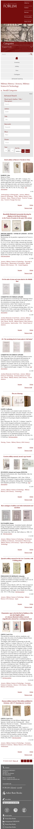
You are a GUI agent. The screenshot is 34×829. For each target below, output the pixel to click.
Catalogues (17, 74)
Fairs (17, 70)
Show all (15, 761)
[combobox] (17, 112)
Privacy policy (28, 17)
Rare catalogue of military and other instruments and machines (17, 507)
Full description (5, 256)
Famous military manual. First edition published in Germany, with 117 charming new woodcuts (17, 702)
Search (28, 151)
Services (26, 12)
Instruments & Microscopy (23, 541)
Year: (6, 147)
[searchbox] (17, 111)
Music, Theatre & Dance (14, 198)
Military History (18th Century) (20, 442)
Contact (26, 7)
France (8, 442)
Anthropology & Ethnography (9, 194)
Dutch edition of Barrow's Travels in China (17, 160)
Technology (18, 491)
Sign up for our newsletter (10, 802)
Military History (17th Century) (10, 542)
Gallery (17, 66)
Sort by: (17, 148)
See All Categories (10, 90)
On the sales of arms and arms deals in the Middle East (17, 280)
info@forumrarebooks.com (13, 779)
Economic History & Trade (22, 319)
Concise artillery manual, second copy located (17, 456)
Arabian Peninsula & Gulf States (10, 318)
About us (26, 3)
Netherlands (4, 746)
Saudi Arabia (14, 323)
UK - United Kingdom (21, 265)
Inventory (17, 62)
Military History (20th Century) (23, 321)
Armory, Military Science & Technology (12, 261)
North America (5, 323)
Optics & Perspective (26, 542)
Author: (7, 109)
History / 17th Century (20, 685)
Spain (16, 599)
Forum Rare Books (10, 818)
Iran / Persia (4, 321)
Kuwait (11, 321)
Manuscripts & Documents (17, 263)
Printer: (7, 139)
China (16, 196)
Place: (6, 132)
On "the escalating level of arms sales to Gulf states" (17, 339)
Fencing (3, 442)
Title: (6, 116)
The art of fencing (17, 393)
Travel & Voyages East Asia (12, 200)
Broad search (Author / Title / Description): (13, 100)
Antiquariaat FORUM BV (12, 821)
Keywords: (8, 124)
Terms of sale (27, 21)
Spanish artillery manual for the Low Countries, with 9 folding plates (17, 559)
